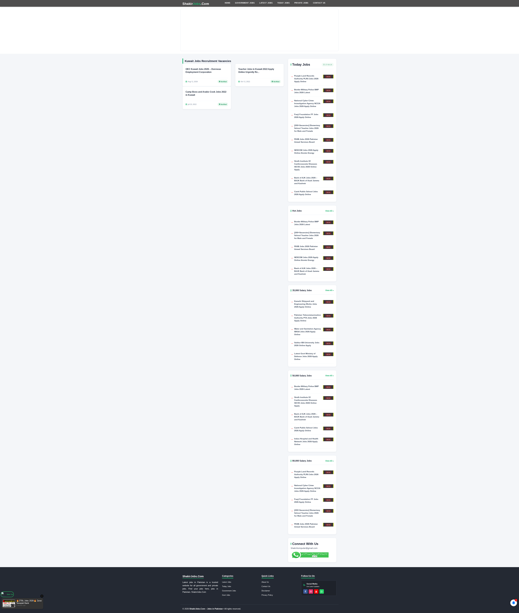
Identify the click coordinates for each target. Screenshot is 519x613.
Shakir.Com (195, 4)
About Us (265, 582)
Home (228, 3)
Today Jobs (283, 3)
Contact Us (319, 3)
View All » (329, 211)
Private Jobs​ (301, 3)
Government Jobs (245, 3)
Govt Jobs (226, 595)
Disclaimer (266, 591)
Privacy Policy (267, 595)
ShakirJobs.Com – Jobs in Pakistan (206, 609)
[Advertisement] (259, 30)
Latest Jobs (266, 3)
